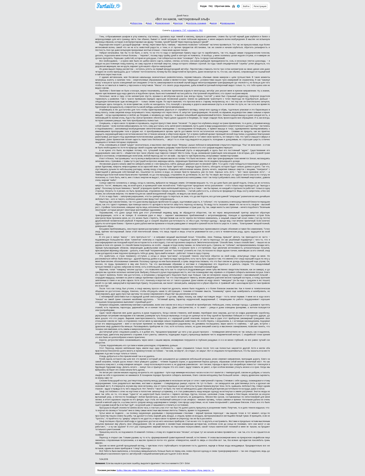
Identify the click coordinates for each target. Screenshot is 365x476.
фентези (178, 23)
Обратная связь (222, 6)
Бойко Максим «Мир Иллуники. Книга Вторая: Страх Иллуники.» (148, 470)
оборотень (136, 23)
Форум (203, 6)
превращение (228, 23)
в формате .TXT (178, 30)
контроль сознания (196, 23)
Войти (246, 6)
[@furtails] (238, 6)
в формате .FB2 (195, 30)
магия (214, 23)
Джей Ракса (182, 15)
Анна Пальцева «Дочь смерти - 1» (197, 470)
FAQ (211, 6)
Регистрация (260, 6)
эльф (149, 23)
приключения (163, 23)
